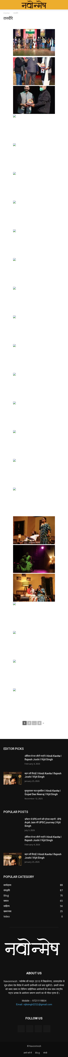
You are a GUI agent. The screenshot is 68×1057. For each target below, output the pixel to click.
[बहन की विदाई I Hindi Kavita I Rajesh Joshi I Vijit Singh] (12, 778)
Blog (37, 1052)
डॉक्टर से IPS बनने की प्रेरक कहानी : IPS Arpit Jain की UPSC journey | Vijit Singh (43, 822)
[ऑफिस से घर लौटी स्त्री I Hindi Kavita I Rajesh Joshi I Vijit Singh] (12, 760)
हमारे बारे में (28, 1052)
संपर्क (45, 1052)
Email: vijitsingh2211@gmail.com (34, 1004)
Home (6, 13)
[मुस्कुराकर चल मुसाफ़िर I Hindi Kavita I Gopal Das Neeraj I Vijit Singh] (12, 795)
